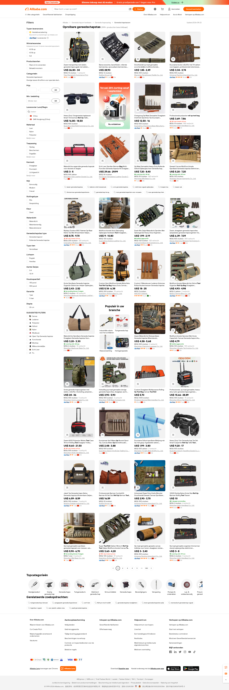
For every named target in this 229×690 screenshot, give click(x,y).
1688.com (90, 679)
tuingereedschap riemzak (39, 603)
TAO (133, 679)
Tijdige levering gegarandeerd (76, 634)
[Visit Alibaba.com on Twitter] (180, 651)
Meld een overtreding (142, 650)
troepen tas (164, 187)
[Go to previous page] (113, 568)
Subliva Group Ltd (105, 75)
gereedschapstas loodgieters (127, 603)
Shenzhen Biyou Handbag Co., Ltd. (182, 400)
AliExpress (80, 679)
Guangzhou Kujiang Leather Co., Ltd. (112, 241)
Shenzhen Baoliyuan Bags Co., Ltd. (76, 348)
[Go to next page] (151, 568)
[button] (130, 9)
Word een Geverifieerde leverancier (182, 638)
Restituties (138, 638)
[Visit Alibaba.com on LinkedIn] (175, 651)
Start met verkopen (176, 629)
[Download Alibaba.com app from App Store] (173, 668)
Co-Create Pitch (36, 629)
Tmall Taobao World (103, 679)
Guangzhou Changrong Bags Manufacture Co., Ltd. (149, 126)
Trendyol (140, 679)
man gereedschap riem (156, 192)
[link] (226, 667)
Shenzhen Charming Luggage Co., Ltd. (148, 346)
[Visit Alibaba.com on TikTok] (194, 651)
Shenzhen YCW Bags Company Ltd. (112, 400)
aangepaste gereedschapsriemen (66, 603)
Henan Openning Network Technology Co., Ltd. (185, 241)
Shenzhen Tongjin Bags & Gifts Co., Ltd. (148, 451)
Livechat (137, 629)
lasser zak (178, 187)
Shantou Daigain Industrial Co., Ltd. (76, 503)
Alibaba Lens (35, 668)
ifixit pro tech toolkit (104, 603)
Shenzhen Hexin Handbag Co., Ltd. (76, 453)
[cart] (163, 9)
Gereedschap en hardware (81, 22)
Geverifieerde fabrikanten (109, 625)
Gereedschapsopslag (103, 22)
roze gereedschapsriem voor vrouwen (128, 192)
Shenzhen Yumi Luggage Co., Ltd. (76, 400)
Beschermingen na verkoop (75, 638)
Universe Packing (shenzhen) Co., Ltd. (183, 75)
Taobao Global (124, 679)
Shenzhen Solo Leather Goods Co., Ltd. (78, 177)
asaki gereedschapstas (79, 608)
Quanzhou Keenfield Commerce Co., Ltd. (79, 126)
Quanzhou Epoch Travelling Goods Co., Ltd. (185, 451)
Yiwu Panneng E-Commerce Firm (76, 75)
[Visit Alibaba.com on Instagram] (184, 651)
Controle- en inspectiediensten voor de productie (79, 644)
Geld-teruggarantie (72, 629)
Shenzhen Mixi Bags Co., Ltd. (144, 179)
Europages (149, 679)
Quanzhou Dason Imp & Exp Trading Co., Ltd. (114, 451)
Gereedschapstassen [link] (122, 22)
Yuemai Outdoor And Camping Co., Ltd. (148, 243)
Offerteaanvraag (105, 629)
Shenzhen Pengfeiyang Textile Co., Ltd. (148, 75)
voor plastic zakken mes (57, 608)
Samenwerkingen (175, 643)
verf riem (87, 603)
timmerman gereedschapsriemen (78, 192)
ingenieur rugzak (36, 608)
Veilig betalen (70, 625)
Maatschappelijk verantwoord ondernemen (41, 635)
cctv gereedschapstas (120, 187)
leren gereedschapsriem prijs (154, 603)
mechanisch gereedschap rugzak (182, 603)
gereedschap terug (102, 192)
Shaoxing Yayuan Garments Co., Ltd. (183, 179)
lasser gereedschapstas (75, 187)
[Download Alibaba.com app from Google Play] (191, 668)
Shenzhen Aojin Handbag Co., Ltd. (182, 126)
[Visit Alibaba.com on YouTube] (189, 651)
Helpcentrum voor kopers (143, 625)
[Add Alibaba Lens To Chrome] (68, 668)
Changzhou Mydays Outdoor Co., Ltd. (77, 243)
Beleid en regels (71, 650)
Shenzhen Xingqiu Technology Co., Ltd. (184, 348)
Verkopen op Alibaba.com (178, 625)
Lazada (114, 679)
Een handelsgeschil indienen (145, 634)
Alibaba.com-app (157, 668)
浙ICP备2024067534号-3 (175, 686)
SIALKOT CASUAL (141, 293)
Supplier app (124, 668)
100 (146, 568)
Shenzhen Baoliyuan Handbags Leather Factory (79, 295)
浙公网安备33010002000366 (153, 686)
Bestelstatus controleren (178, 634)
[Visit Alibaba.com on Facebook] (170, 651)
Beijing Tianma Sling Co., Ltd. (180, 293)
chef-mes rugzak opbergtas (144, 187)
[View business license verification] (136, 686)
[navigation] (43, 295)
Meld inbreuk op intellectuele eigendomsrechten (145, 644)
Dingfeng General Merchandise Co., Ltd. (149, 400)
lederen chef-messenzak (98, 187)
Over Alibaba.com (37, 620)
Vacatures (33, 640)
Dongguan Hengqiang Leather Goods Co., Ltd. (114, 177)
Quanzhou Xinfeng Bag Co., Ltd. (110, 293)
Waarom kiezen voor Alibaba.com (42, 625)
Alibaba (65, 22)
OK (56, 90)
